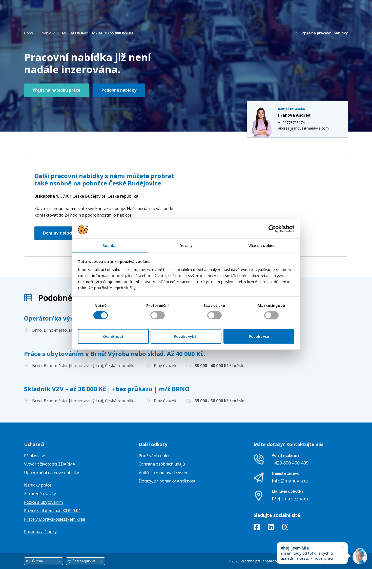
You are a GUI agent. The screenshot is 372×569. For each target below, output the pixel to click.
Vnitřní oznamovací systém (164, 472)
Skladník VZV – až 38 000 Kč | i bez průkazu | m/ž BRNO (107, 389)
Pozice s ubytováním (43, 502)
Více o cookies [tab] (262, 245)
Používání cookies (156, 455)
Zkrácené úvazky (40, 493)
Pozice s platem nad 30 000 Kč (52, 510)
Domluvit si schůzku (63, 233)
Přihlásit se (34, 455)
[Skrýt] (342, 547)
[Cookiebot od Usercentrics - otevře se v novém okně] (272, 229)
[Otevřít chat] (360, 557)
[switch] (157, 315)
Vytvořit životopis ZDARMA (49, 464)
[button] (267, 198)
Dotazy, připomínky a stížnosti (167, 481)
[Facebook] (257, 528)
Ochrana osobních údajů (162, 464)
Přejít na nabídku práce (56, 90)
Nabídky (48, 33)
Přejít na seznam (290, 499)
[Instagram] (285, 528)
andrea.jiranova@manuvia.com (303, 128)
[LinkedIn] (271, 528)
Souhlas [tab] (110, 245)
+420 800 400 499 (290, 463)
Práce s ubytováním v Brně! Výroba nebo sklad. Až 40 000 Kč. (114, 353)
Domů (29, 33)
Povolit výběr (186, 336)
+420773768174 (291, 122)
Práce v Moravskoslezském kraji (54, 519)
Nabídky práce (37, 485)
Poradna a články (40, 531)
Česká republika (86, 196)
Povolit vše (259, 336)
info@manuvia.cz (290, 481)
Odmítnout (113, 336)
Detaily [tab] (186, 245)
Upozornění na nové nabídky (51, 472)
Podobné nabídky (118, 90)
